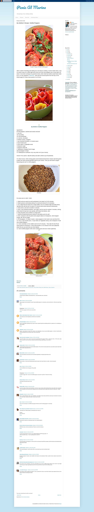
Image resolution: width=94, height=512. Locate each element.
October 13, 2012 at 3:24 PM (39, 462)
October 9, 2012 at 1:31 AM (29, 308)
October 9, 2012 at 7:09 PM (28, 394)
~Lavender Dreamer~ (23, 469)
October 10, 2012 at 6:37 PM (28, 432)
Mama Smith (22, 352)
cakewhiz (21, 432)
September (69, 65)
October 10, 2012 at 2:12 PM (34, 418)
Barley (20, 287)
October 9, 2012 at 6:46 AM (28, 329)
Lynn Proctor (22, 359)
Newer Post (19, 495)
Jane (20, 366)
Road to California (70, 58)
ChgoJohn (21, 394)
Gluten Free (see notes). (29, 287)
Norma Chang (22, 379)
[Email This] (28, 286)
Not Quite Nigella (23, 321)
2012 (67, 52)
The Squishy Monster (23, 293)
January (68, 77)
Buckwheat (23, 287)
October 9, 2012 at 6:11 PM (29, 386)
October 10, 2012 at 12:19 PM (38, 408)
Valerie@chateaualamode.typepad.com (27, 462)
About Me (27, 17)
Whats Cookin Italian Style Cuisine (26, 315)
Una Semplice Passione (24, 418)
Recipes (21, 17)
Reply (21, 304)
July (68, 68)
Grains (35, 287)
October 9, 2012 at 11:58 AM (30, 345)
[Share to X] (31, 286)
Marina (72, 22)
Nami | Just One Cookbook (24, 337)
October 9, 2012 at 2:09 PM (29, 373)
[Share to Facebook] (32, 286)
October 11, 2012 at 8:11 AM (30, 447)
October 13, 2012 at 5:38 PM (33, 469)
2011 (67, 79)
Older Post (59, 495)
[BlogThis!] (30, 286)
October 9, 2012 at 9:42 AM (34, 337)
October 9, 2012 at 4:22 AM (37, 315)
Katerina (21, 439)
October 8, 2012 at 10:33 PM (27, 300)
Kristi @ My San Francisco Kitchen (26, 425)
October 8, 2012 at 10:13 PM (33, 293)
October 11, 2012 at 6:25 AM (28, 439)
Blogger (60, 503)
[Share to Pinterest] (33, 286)
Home (17, 17)
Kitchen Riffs (22, 386)
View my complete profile (69, 31)
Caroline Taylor (22, 447)
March (68, 74)
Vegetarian (52, 287)
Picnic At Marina (31, 7)
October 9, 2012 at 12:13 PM (29, 352)
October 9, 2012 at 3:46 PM (30, 379)
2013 (67, 51)
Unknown (21, 329)
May (68, 71)
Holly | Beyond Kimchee (24, 454)
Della (21, 300)
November (69, 55)
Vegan (50, 287)
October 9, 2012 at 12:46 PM (30, 359)
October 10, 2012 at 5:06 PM (38, 425)
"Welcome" (31, 75)
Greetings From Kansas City (72, 63)
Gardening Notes (34, 17)
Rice (42, 287)
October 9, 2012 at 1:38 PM (26, 366)
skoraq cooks (22, 345)
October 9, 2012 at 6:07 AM (31, 321)
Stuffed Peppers (45, 287)
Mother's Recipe (38, 287)
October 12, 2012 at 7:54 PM (34, 454)
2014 (67, 49)
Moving (68, 59)
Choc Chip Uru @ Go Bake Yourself (26, 408)
